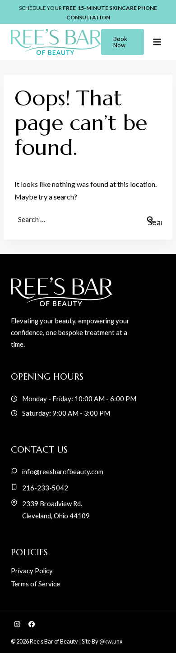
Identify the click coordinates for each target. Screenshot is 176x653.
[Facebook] (31, 624)
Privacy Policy (32, 571)
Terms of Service (35, 584)
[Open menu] (156, 42)
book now (120, 42)
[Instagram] (17, 624)
